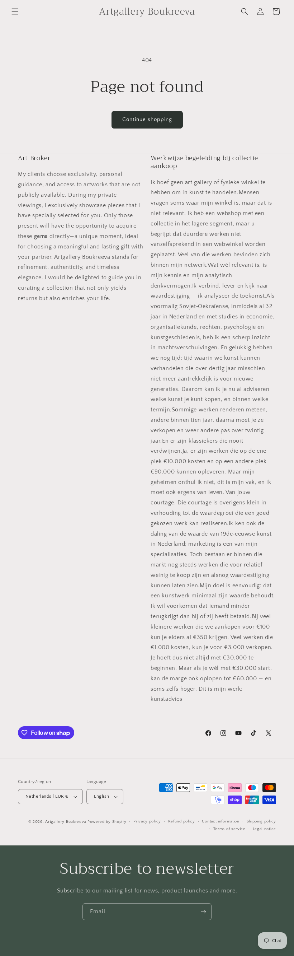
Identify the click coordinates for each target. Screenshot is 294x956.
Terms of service (229, 829)
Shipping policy (261, 821)
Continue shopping (147, 119)
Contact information (220, 821)
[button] (15, 11)
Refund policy (181, 821)
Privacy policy (147, 821)
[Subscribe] (203, 911)
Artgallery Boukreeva (66, 822)
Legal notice (264, 829)
